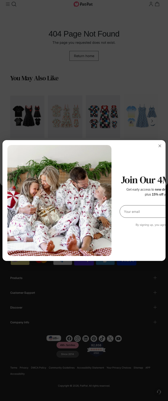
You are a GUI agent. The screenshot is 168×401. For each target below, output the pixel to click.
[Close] (160, 146)
